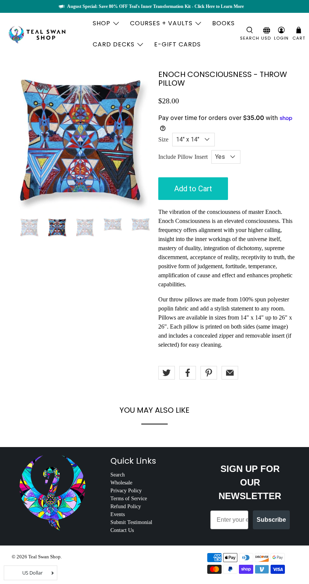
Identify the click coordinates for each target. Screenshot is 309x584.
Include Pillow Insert (183, 157)
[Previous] (23, 140)
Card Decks (114, 44)
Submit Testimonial (131, 522)
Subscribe (271, 519)
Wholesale (121, 483)
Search (117, 475)
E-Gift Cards (177, 44)
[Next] (138, 140)
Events (117, 514)
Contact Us (122, 530)
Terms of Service (128, 498)
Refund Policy (125, 506)
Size (163, 139)
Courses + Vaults (161, 23)
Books (223, 23)
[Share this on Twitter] (166, 373)
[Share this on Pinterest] (208, 373)
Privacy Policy (126, 490)
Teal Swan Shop (44, 556)
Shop (101, 23)
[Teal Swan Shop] (46, 34)
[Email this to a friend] (230, 373)
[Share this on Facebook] (187, 373)
